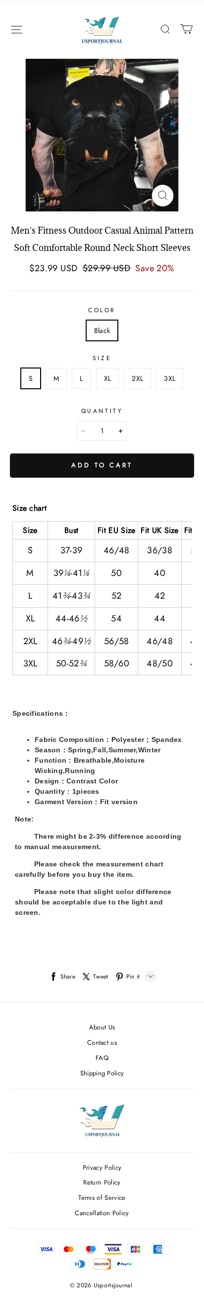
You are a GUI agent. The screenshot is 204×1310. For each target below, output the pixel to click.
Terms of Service (101, 1197)
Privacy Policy (102, 1167)
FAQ (102, 1058)
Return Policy (101, 1182)
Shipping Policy (102, 1073)
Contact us (102, 1042)
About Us (102, 1027)
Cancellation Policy (102, 1213)
